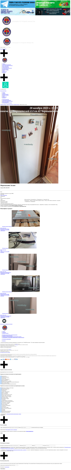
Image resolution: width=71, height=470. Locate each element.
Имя (33, 445)
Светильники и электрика (6, 402)
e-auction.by (9, 349)
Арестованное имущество (6, 64)
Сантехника (4, 399)
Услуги (3, 70)
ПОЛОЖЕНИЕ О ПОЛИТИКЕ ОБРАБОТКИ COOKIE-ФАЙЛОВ (13, 337)
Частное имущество (5, 67)
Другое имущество (5, 393)
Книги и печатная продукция (6, 408)
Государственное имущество (7, 68)
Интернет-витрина (5, 69)
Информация (4, 71)
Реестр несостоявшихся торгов (7, 65)
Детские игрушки (4, 404)
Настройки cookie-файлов (6, 339)
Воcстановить (3, 468)
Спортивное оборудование (6, 405)
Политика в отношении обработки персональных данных (11, 336)
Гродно (7, 352)
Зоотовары (3, 409)
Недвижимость (4, 376)
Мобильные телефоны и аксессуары (7, 387)
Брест (1, 352)
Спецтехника (4, 378)
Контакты (4, 72)
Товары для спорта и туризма (6, 396)
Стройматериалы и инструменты (7, 400)
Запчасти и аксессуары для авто (7, 394)
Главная (3, 63)
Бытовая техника (4, 389)
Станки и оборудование (5, 391)
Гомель (5, 352)
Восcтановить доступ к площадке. (11, 429)
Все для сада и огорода (5, 403)
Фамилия (21, 445)
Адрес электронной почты (4, 427)
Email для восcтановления (4, 465)
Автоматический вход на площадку (37, 427)
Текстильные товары (5, 407)
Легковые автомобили (5, 377)
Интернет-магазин (5, 94)
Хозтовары (3, 410)
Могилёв (9, 352)
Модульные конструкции (6, 412)
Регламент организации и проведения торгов (9, 334)
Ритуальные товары (5, 397)
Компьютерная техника (5, 388)
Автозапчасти (4, 406)
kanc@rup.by (16, 344)
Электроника (4, 390)
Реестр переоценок (5, 66)
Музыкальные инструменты (6, 411)
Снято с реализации (3, 195)
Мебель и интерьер (5, 392)
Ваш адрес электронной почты (5, 445)
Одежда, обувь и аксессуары (6, 395)
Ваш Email (2, 372)
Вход (5, 90)
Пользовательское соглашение (7, 335)
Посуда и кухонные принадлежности (8, 401)
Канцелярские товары (5, 398)
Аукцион (3, 93)
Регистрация (2, 90)
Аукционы (4, 332)
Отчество (44, 445)
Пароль (19, 427)
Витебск (3, 352)
